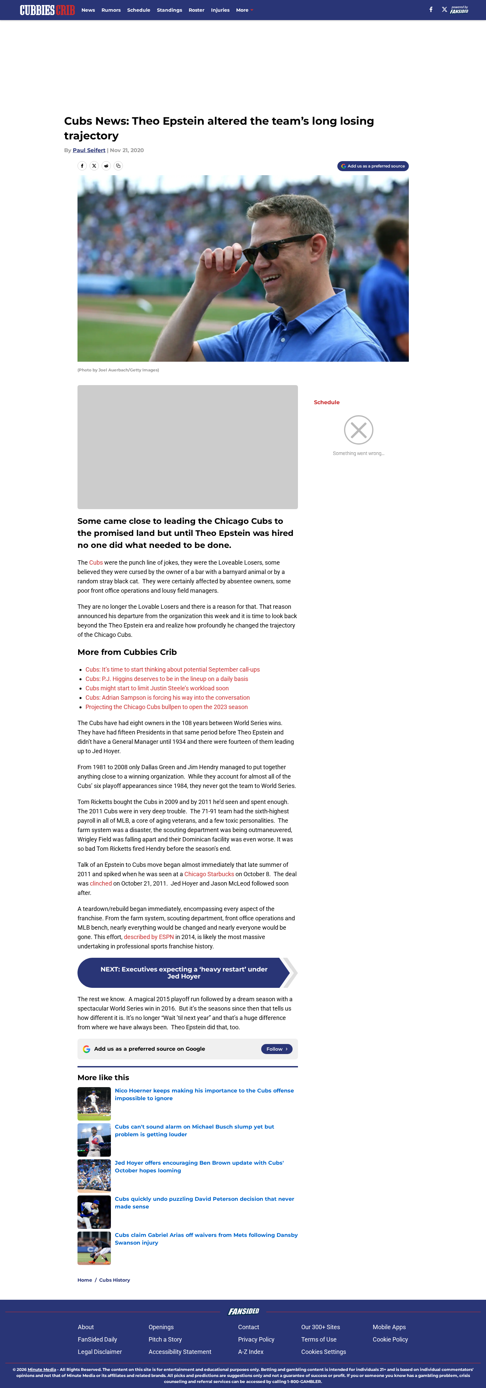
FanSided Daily (97, 1339)
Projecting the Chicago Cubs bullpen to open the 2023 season (167, 706)
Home (84, 1280)
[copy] (118, 165)
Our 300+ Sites (320, 1327)
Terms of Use (319, 1339)
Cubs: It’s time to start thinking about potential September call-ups (173, 669)
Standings (169, 10)
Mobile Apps (389, 1327)
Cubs (96, 562)
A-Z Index (251, 1351)
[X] (444, 9)
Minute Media (42, 1369)
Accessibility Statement (180, 1351)
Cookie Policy (390, 1339)
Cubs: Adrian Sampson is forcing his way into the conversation (168, 697)
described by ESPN (149, 936)
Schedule (138, 10)
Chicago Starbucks (208, 874)
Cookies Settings (323, 1351)
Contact (248, 1327)
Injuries (220, 10)
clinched (100, 883)
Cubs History (114, 1280)
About (86, 1327)
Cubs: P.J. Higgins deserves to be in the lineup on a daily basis (167, 678)
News (88, 10)
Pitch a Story (165, 1339)
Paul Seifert (89, 150)
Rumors (111, 10)
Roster (196, 10)
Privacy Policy (256, 1339)
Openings (161, 1327)
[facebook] (431, 9)
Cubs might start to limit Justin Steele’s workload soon (157, 688)
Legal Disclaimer (100, 1351)
